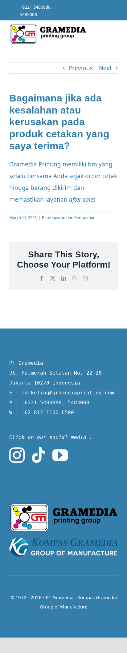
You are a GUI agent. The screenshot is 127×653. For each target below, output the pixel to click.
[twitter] (106, 11)
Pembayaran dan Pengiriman (69, 217)
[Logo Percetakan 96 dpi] (63, 506)
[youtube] (60, 455)
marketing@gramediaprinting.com (68, 393)
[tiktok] (38, 455)
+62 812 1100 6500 (48, 412)
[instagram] (116, 11)
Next (105, 68)
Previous (80, 68)
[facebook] (95, 11)
